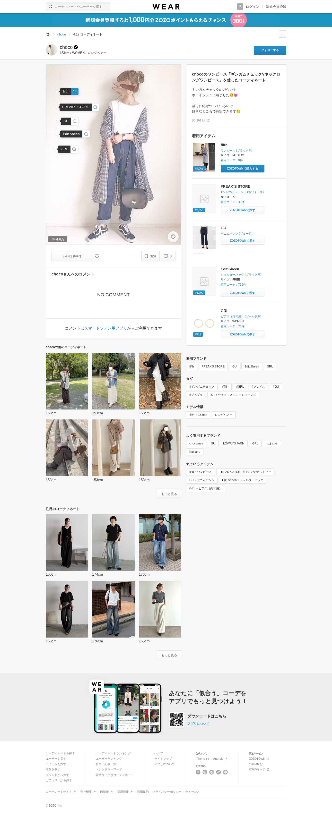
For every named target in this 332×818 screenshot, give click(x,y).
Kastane (194, 451)
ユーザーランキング (109, 758)
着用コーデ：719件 (233, 284)
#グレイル (258, 386)
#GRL (240, 386)
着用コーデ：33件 (233, 202)
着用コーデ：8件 (232, 160)
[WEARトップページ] (48, 34)
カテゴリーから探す (59, 780)
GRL (224, 311)
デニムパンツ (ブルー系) (237, 233)
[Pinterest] (225, 772)
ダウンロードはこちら (206, 716)
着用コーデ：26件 (233, 326)
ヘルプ (158, 753)
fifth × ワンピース (200, 472)
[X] (198, 772)
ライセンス (192, 791)
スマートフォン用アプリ (105, 328)
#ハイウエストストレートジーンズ (233, 395)
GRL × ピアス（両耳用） (205, 488)
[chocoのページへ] (51, 50)
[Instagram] (205, 772)
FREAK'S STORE (235, 186)
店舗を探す (53, 769)
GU (223, 228)
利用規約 (143, 791)
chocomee (196, 443)
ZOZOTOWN (257, 758)
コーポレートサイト (59, 791)
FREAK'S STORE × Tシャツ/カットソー (245, 472)
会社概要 (86, 791)
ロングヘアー (223, 415)
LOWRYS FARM (234, 443)
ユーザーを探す (56, 758)
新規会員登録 (276, 7)
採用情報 (123, 791)
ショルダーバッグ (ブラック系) (241, 274)
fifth (224, 145)
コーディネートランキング (113, 753)
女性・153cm (198, 415)
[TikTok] (218, 772)
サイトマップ (163, 758)
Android (218, 758)
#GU (276, 386)
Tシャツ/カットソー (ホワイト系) (242, 192)
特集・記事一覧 (106, 764)
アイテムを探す (56, 764)
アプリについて (198, 723)
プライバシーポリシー (167, 791)
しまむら (272, 443)
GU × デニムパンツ (201, 480)
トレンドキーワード (109, 769)
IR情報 (104, 791)
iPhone (200, 758)
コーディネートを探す (60, 753)
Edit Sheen (230, 269)
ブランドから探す (57, 775)
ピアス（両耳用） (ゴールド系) (241, 316)
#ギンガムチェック (201, 386)
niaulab (254, 764)
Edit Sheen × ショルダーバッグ (242, 480)
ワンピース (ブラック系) (237, 150)
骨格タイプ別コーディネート (115, 775)
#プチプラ (196, 395)
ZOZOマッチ (257, 769)
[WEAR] (166, 7)
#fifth (225, 386)
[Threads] (211, 772)
